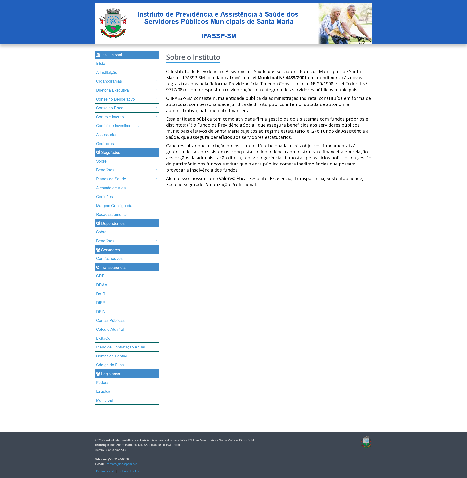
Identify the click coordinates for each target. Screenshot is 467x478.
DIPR (101, 302)
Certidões (104, 196)
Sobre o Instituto (129, 471)
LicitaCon (104, 338)
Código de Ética (110, 364)
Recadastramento (111, 214)
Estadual (103, 391)
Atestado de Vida (111, 188)
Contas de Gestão (111, 356)
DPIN (101, 311)
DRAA (101, 284)
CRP (100, 275)
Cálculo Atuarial (110, 329)
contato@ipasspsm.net (122, 464)
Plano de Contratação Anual (120, 347)
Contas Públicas (110, 320)
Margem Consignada (114, 205)
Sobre (101, 161)
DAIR (100, 293)
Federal (102, 382)
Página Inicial (105, 471)
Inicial (101, 63)
